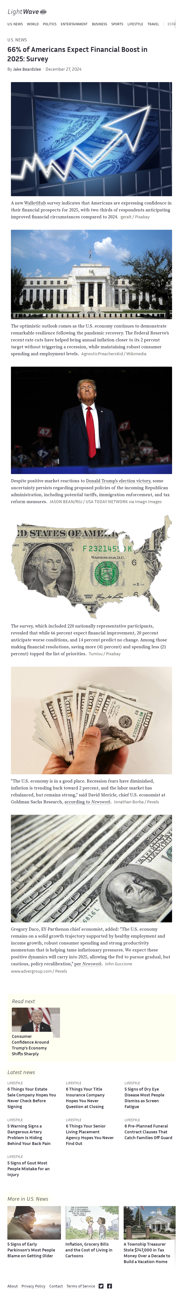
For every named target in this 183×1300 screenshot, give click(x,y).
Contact (56, 1286)
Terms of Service (81, 1286)
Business (99, 24)
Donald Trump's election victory (118, 481)
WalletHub (35, 203)
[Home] (27, 12)
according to (87, 802)
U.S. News (15, 24)
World (33, 24)
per (87, 964)
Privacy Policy (33, 1286)
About (12, 1286)
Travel (153, 24)
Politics (49, 24)
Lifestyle (135, 24)
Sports (117, 24)
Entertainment (74, 24)
